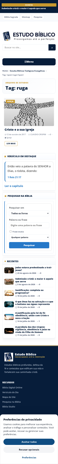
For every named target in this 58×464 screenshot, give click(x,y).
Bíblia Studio (8, 406)
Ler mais (11, 143)
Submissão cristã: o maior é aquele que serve (24, 8)
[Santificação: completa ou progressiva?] (9, 293)
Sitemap (26, 17)
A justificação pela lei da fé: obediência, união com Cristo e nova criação (32, 315)
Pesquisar (29, 245)
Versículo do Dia (10, 392)
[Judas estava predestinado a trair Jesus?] (9, 270)
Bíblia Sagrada (11, 17)
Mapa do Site (8, 397)
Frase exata (18, 231)
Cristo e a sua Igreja (19, 130)
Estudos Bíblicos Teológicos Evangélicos (27, 71)
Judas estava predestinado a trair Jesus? (33, 269)
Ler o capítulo (14, 186)
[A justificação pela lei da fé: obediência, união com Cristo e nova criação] (9, 317)
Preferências (29, 457)
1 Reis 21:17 (14, 177)
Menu (29, 61)
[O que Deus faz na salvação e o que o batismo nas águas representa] (9, 304)
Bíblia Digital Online (12, 387)
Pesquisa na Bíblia (11, 401)
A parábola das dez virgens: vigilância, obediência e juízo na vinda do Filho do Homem (32, 329)
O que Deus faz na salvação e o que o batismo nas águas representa (34, 303)
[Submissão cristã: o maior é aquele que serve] (9, 282)
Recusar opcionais (29, 449)
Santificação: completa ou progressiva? (29, 291)
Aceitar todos (29, 441)
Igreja (9, 137)
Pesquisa (38, 17)
